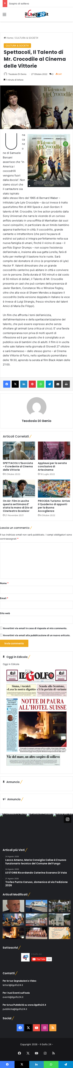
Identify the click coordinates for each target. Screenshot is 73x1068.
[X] (15, 384)
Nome (4, 583)
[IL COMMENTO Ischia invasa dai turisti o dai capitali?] (13, 906)
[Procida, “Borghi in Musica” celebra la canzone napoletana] (59, 933)
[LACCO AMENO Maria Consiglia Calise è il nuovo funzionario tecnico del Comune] (59, 919)
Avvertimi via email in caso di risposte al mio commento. (35, 628)
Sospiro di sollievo (19, 3)
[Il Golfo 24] (36, 14)
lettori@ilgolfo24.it (13, 985)
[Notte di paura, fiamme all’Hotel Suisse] (13, 933)
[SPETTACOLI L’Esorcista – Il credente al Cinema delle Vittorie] (19, 451)
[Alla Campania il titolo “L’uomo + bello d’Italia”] (36, 933)
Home (9, 37)
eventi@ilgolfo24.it (13, 997)
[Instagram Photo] (13, 827)
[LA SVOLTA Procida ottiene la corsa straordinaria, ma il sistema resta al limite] (36, 906)
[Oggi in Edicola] (36, 768)
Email (4, 598)
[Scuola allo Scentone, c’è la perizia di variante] (59, 906)
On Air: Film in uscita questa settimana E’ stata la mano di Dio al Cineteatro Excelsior (17, 506)
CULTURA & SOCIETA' (26, 37)
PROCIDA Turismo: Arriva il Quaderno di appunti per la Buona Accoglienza (54, 506)
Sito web (5, 613)
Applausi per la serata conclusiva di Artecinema (52, 466)
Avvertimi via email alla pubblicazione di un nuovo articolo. (36, 635)
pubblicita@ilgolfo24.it (15, 1009)
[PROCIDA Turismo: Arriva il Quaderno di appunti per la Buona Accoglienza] (54, 489)
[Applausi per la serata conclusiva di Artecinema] (54, 451)
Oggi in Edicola (11, 664)
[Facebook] (6, 384)
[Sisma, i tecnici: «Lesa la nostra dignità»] (36, 919)
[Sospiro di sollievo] (13, 919)
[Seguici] (67, 819)
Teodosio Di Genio (17, 74)
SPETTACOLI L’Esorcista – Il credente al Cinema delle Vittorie (18, 466)
